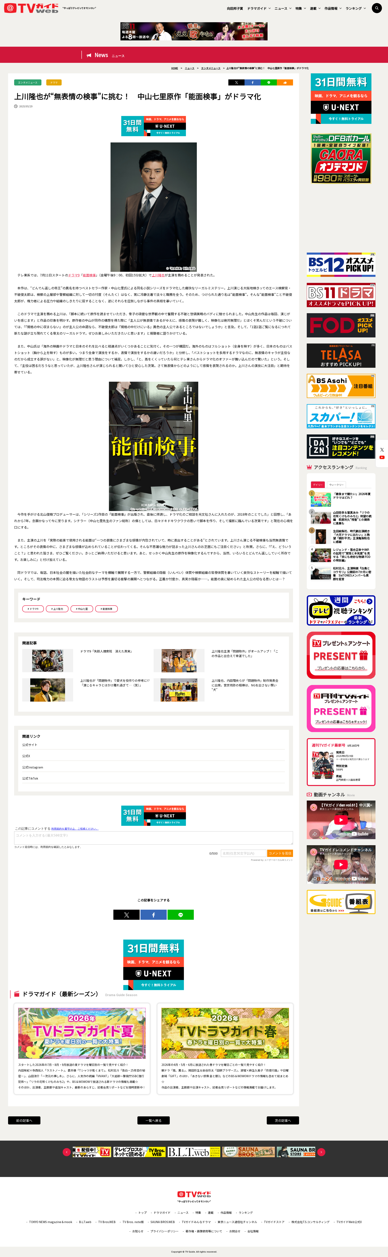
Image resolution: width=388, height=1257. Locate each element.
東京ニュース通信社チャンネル (237, 1221)
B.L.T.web (85, 1221)
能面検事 (89, 275)
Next (321, 1152)
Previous (67, 1152)
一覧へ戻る (154, 1120)
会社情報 (253, 1231)
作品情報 (331, 8)
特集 (298, 8)
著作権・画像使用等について (204, 1231)
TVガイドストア (274, 1221)
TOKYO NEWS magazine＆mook (50, 1221)
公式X (26, 756)
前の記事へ (24, 1120)
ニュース (281, 8)
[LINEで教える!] (269, 82)
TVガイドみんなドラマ (196, 1221)
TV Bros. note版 (133, 1221)
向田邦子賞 (235, 8)
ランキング (354, 8)
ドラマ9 (74, 275)
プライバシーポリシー (164, 1231)
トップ (142, 1212)
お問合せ (234, 1231)
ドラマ (54, 82)
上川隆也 (158, 275)
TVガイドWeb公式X (349, 1221)
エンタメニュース (27, 82)
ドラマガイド (257, 8)
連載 (313, 8)
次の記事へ (283, 1120)
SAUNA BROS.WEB (163, 1221)
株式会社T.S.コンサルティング (310, 1221)
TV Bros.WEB (107, 1221)
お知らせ (137, 1231)
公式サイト (29, 745)
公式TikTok (30, 778)
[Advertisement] (341, 218)
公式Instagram (32, 767)
